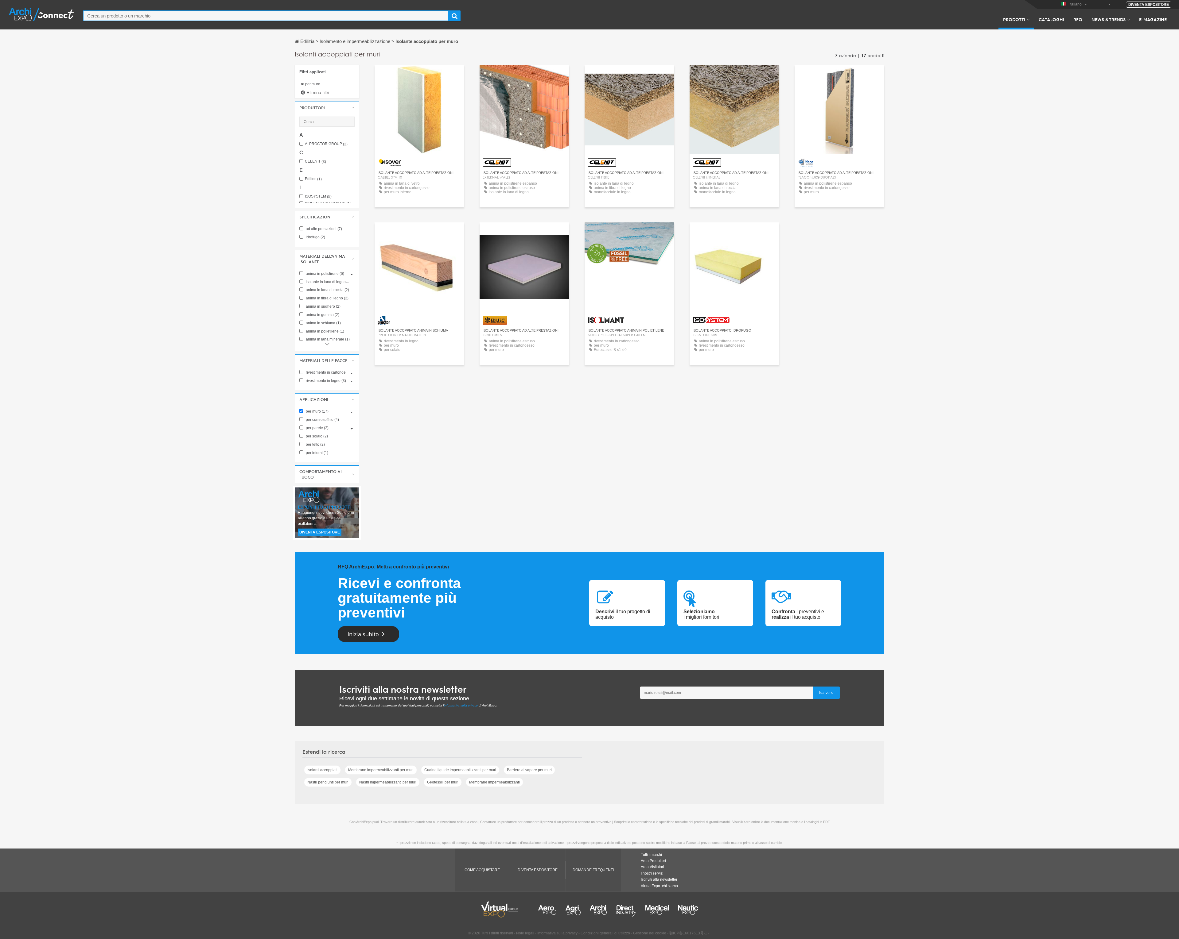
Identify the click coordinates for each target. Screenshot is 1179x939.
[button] (327, 107)
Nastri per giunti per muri (327, 782)
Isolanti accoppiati (322, 770)
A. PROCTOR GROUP (326, 144)
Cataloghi (1051, 19)
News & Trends (1108, 19)
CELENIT (315, 161)
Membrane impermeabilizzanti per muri (381, 770)
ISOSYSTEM (318, 196)
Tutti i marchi (651, 854)
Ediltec (313, 179)
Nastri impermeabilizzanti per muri (387, 782)
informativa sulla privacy (461, 705)
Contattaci (419, 75)
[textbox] (266, 15)
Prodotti (1014, 19)
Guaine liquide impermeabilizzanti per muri (460, 770)
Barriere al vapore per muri (529, 770)
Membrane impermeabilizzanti (494, 782)
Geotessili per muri (442, 782)
